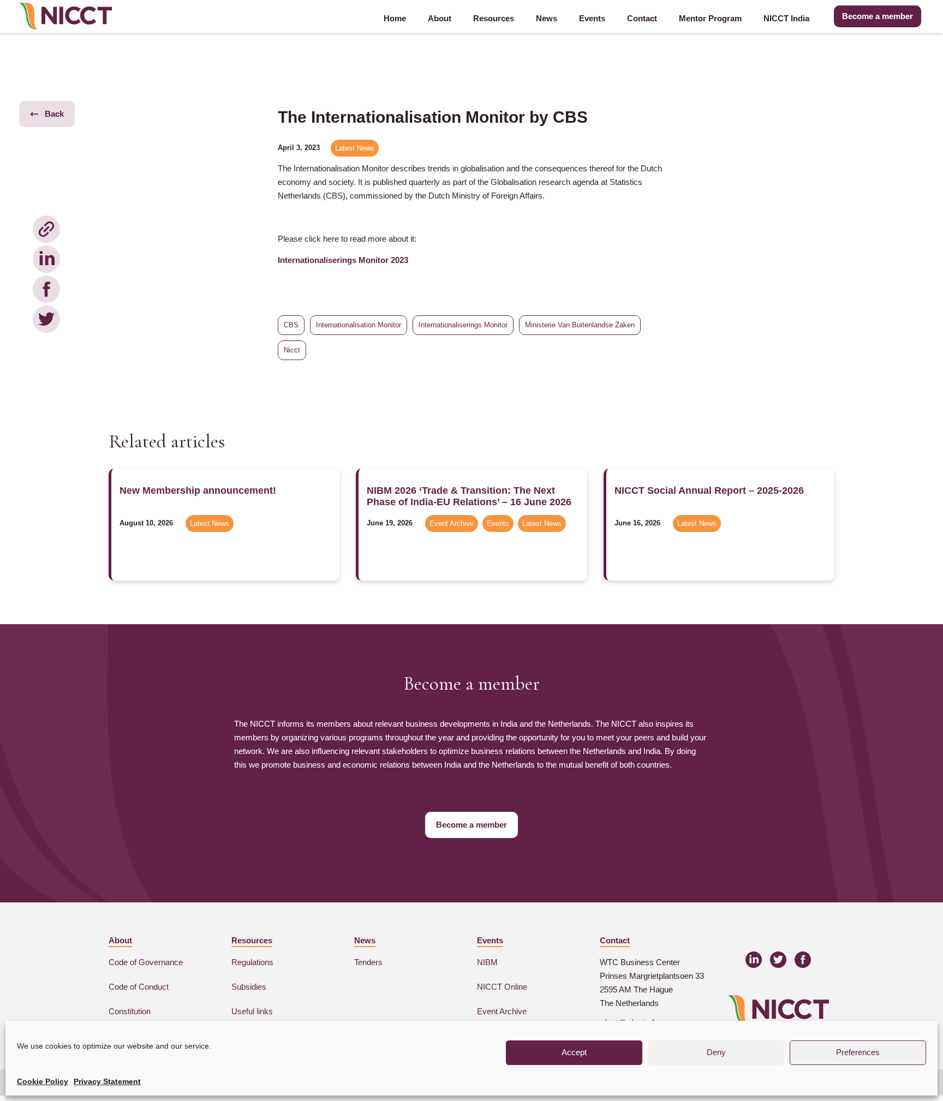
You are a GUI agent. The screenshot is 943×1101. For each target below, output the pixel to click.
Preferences (858, 1052)
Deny (716, 1052)
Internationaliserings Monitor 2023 (343, 260)
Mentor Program (710, 18)
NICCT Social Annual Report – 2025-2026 (709, 490)
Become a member (877, 16)
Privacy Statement (107, 1081)
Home (395, 18)
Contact (642, 18)
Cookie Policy (42, 1081)
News (546, 18)
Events (592, 18)
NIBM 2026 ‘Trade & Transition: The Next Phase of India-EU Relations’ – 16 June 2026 (469, 496)
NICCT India (786, 18)
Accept (574, 1052)
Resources (493, 18)
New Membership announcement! (198, 490)
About (439, 18)
